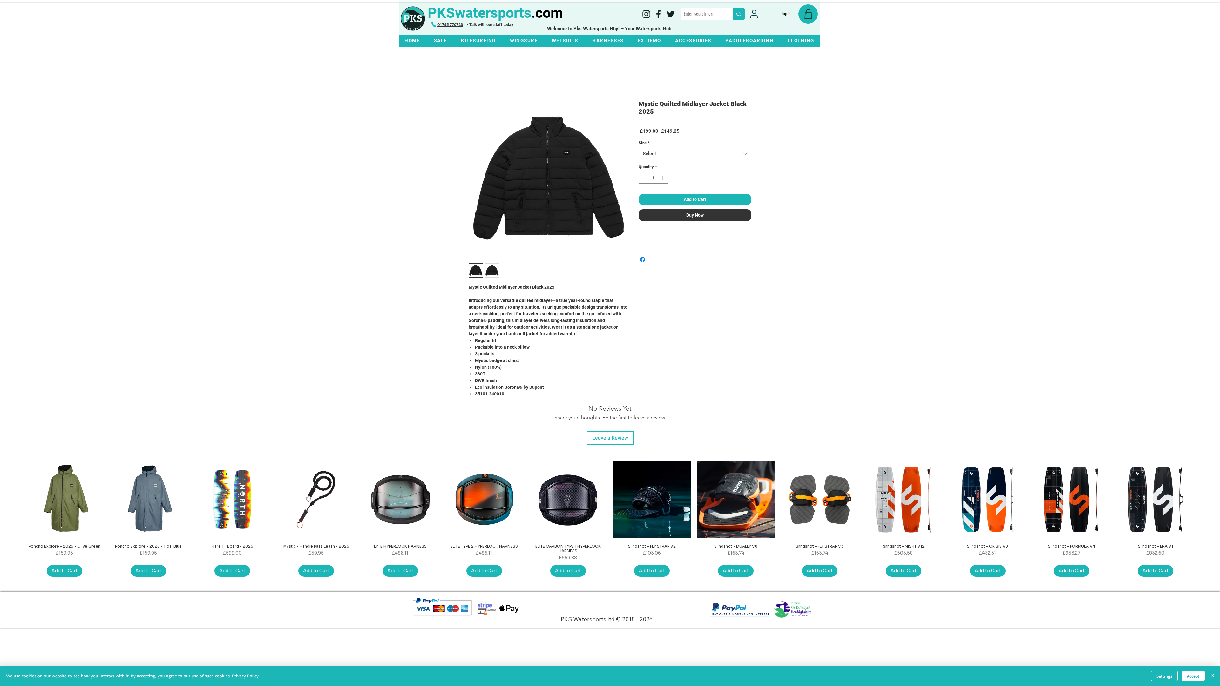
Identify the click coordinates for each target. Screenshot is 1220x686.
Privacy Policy (245, 675)
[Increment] (663, 177)
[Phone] (434, 24)
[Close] (1212, 676)
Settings (1164, 676)
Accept (1193, 676)
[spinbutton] (653, 177)
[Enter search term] (738, 14)
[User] (754, 14)
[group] (610, 519)
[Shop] (808, 14)
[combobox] (695, 153)
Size (644, 142)
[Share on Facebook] (643, 259)
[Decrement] (643, 177)
